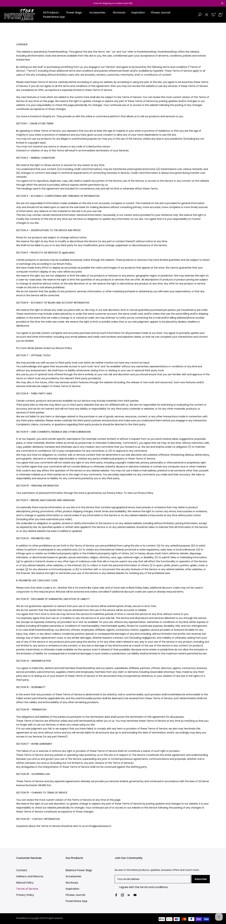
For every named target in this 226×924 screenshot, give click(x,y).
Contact (21, 870)
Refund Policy (25, 883)
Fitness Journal (160, 12)
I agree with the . (143, 887)
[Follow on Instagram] (122, 895)
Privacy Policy (25, 895)
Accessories (97, 12)
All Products (51, 12)
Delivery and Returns (29, 876)
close (3, 3)
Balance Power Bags (79, 870)
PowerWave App (54, 17)
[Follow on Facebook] (116, 895)
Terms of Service (27, 889)
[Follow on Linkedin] (128, 895)
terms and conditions (154, 887)
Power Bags (74, 12)
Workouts (119, 12)
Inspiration (138, 12)
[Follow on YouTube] (135, 895)
